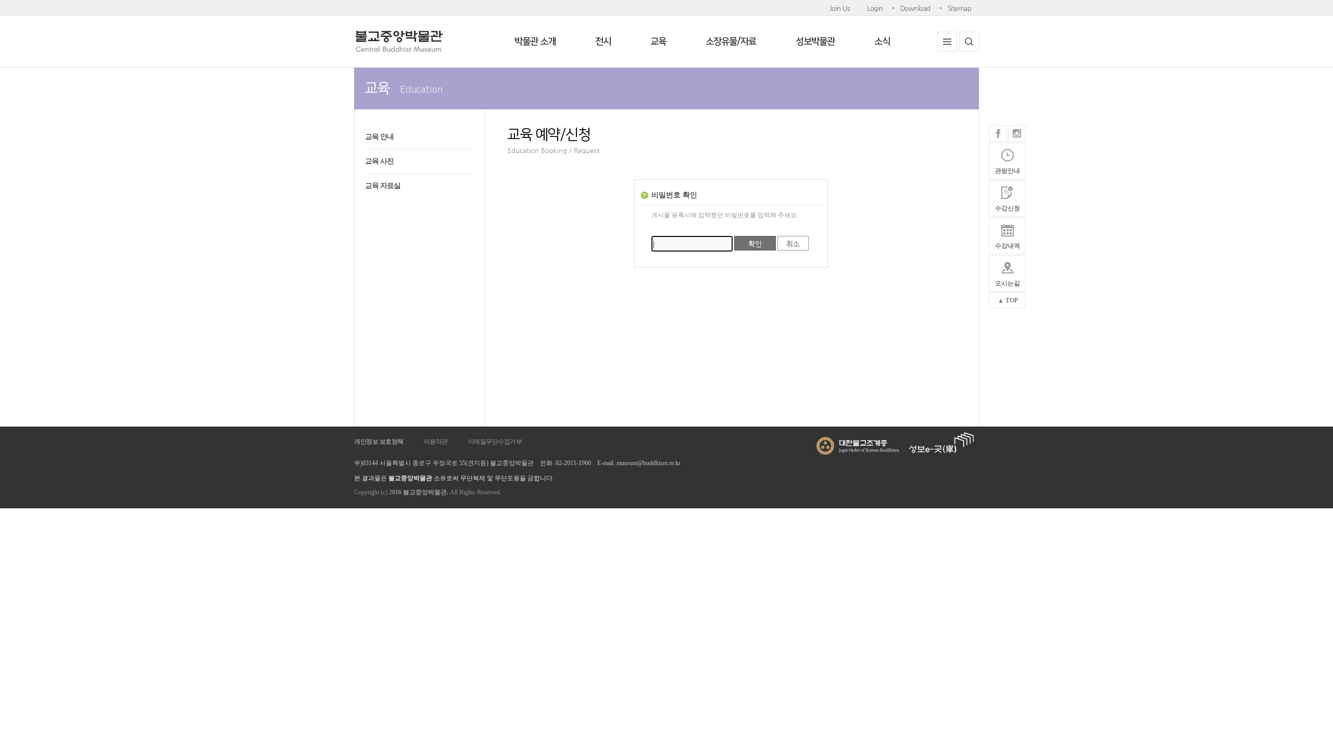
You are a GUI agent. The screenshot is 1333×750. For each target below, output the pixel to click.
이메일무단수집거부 (495, 441)
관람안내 (1007, 170)
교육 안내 (379, 137)
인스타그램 (1017, 133)
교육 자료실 (382, 186)
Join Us (839, 8)
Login (875, 8)
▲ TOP (1008, 300)
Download (915, 8)
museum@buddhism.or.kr (649, 463)
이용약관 (436, 441)
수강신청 (1007, 208)
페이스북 (998, 133)
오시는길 (1007, 283)
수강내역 (1007, 245)
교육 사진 (379, 161)
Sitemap (960, 8)
